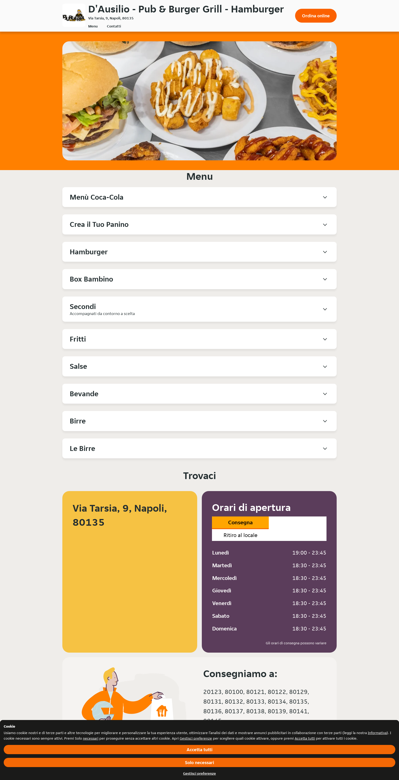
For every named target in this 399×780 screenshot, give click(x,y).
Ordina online (316, 16)
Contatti (114, 26)
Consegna (240, 522)
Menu (93, 26)
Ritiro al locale (240, 535)
